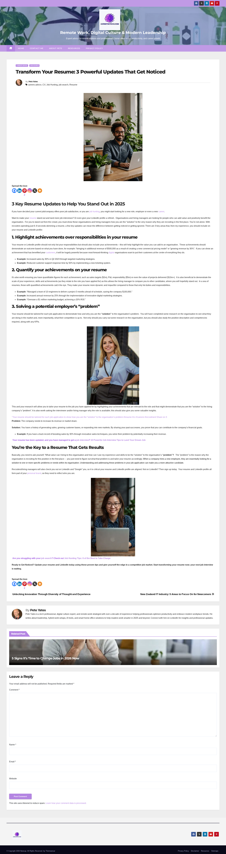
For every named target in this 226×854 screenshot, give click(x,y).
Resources (74, 48)
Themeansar (50, 851)
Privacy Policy (94, 48)
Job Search (34, 65)
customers (50, 252)
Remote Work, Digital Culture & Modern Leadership (113, 32)
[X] (34, 190)
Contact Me (36, 48)
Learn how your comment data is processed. (66, 803)
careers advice (34, 85)
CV (44, 85)
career (161, 211)
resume (32, 218)
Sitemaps (214, 851)
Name (12, 745)
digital (111, 252)
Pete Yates (33, 81)
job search (63, 85)
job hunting (94, 211)
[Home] (11, 48)
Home (21, 48)
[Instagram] (29, 190)
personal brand (34, 473)
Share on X (162, 417)
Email (12, 761)
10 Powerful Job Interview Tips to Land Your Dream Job (118, 440)
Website (13, 778)
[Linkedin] (19, 190)
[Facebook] (14, 190)
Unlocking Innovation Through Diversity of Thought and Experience (51, 594)
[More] (40, 190)
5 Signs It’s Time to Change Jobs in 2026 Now (45, 658)
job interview (82, 440)
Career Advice (21, 65)
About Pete (55, 48)
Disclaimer (195, 851)
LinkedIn (174, 618)
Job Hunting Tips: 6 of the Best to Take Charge (87, 558)
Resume (73, 85)
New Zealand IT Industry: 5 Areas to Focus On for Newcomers (176, 594)
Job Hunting (52, 85)
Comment (14, 690)
